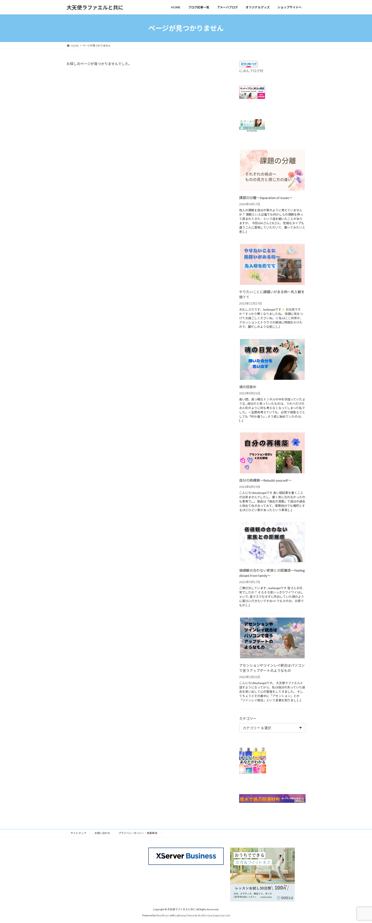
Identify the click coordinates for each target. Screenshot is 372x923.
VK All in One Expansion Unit (213, 915)
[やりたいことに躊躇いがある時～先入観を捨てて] (272, 265)
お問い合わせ (102, 833)
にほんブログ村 (251, 71)
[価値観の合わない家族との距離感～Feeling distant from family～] (272, 543)
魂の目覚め (247, 387)
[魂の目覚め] (272, 360)
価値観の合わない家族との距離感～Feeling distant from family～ (272, 572)
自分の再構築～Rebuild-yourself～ (265, 480)
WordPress (162, 915)
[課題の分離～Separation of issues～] (272, 170)
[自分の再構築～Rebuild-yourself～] (272, 453)
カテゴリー (247, 718)
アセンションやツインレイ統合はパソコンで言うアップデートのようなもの (272, 667)
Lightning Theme (185, 915)
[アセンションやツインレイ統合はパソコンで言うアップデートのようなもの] (272, 638)
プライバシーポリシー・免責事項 (137, 833)
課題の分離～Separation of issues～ (266, 198)
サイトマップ (78, 833)
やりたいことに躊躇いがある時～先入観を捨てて (272, 294)
